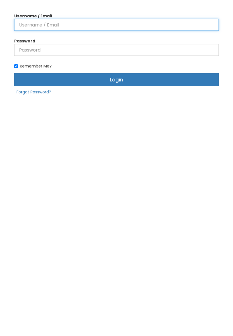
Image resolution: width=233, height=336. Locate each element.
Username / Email (33, 16)
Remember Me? (36, 66)
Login (116, 79)
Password (24, 41)
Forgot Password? (33, 92)
